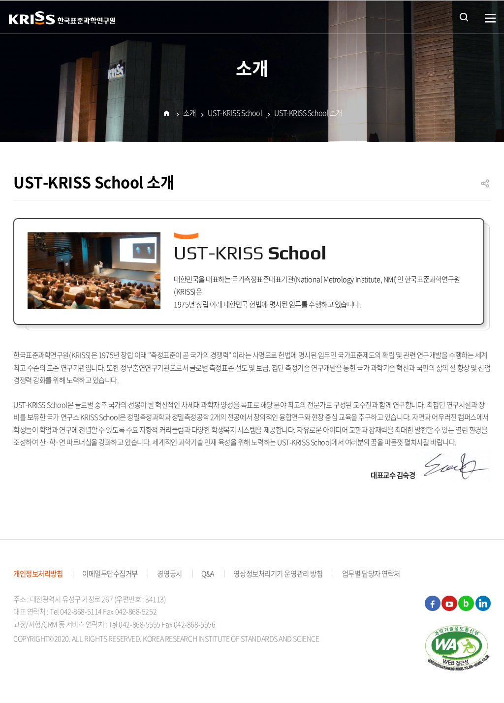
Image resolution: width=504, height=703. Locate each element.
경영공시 (169, 573)
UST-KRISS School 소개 (308, 112)
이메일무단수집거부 (110, 573)
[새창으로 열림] (457, 647)
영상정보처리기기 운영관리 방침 (277, 573)
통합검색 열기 (464, 16)
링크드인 (483, 603)
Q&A (207, 573)
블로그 (466, 603)
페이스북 (433, 603)
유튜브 (449, 603)
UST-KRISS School (235, 112)
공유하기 (485, 188)
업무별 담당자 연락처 (371, 573)
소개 (189, 112)
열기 (490, 18)
